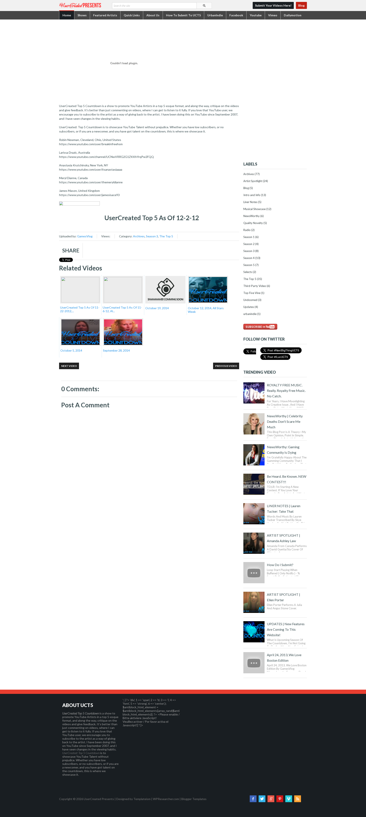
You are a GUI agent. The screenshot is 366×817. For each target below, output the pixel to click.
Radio (247, 230)
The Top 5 (166, 236)
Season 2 (249, 244)
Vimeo (272, 15)
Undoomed (250, 300)
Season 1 (249, 237)
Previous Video (226, 365)
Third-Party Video (254, 286)
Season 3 (152, 236)
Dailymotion (292, 15)
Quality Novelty (253, 223)
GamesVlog (85, 236)
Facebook (236, 15)
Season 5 (249, 265)
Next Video (69, 365)
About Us (152, 15)
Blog (301, 5)
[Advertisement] (275, 91)
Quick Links (132, 15)
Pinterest (279, 798)
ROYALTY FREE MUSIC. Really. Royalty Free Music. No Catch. (286, 390)
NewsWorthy (251, 216)
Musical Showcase (254, 209)
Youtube (256, 15)
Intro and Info (251, 195)
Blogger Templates (194, 799)
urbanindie (249, 314)
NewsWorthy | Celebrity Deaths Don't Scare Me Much (285, 421)
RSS (297, 798)
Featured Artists (105, 15)
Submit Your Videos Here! (273, 5)
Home (66, 15)
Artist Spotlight (252, 181)
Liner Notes (250, 202)
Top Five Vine (251, 293)
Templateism (142, 799)
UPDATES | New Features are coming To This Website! (286, 629)
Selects (247, 272)
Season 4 (249, 258)
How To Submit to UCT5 (183, 15)
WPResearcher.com (166, 799)
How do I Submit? (280, 565)
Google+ (271, 798)
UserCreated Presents (99, 799)
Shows (82, 15)
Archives (139, 236)
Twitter (262, 798)
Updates (248, 307)
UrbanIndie (215, 15)
